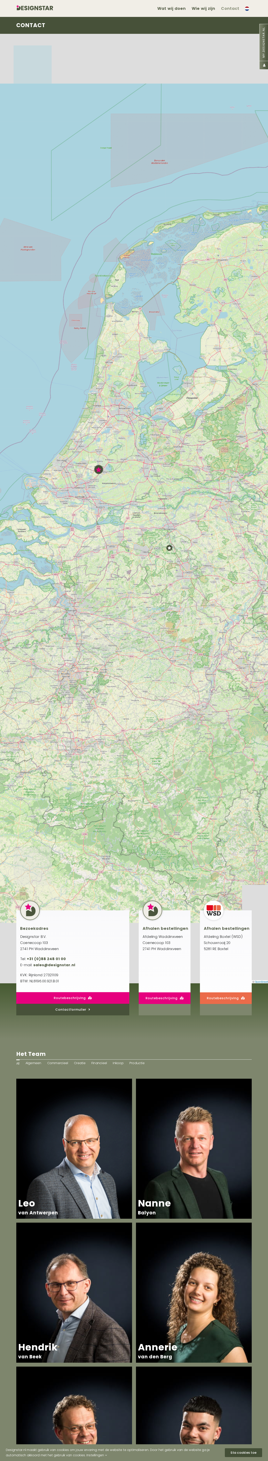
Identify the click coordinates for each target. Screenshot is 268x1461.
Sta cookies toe (243, 1452)
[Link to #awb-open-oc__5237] (247, 8)
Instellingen (96, 1455)
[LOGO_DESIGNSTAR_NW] (40, 6)
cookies (79, 1455)
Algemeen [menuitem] (33, 1063)
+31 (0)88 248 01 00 (46, 958)
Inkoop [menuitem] (118, 1063)
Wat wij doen (171, 8)
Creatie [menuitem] (80, 1063)
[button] (99, 469)
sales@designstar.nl (54, 964)
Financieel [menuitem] (99, 1063)
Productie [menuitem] (137, 1063)
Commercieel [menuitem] (57, 1063)
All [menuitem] (18, 1063)
